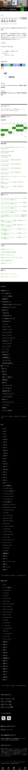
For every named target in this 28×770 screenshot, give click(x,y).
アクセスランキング (7, 393)
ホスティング (5, 335)
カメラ (4, 593)
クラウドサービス (7, 510)
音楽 (4, 647)
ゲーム (4, 595)
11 (2, 130)
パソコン (5, 625)
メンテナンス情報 (6, 296)
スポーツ (5, 601)
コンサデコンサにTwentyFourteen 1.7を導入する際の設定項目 (14, 85)
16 (21, 130)
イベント (4, 349)
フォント (5, 537)
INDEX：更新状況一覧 (6, 260)
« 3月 (2, 137)
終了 (4, 558)
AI (3, 428)
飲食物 (4, 641)
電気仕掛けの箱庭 (6, 363)
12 (6, 130)
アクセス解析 (6, 485)
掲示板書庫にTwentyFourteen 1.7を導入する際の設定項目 (14, 92)
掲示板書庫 (12, 77)
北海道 (4, 677)
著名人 (4, 666)
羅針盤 (4, 407)
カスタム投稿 (6, 501)
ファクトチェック (7, 534)
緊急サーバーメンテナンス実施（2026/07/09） (12, 182)
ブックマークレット (8, 539)
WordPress (5, 321)
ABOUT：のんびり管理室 (7, 707)
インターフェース (7, 496)
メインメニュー (26, 9)
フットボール (6, 628)
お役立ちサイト (6, 340)
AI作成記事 (5, 357)
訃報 (4, 671)
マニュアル (5, 405)
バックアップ (6, 531)
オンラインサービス (7, 338)
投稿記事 (7, 109)
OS (4, 458)
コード (4, 512)
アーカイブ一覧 (6, 396)
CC (4, 434)
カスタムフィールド (8, 504)
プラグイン (5, 326)
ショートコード (7, 515)
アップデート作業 (7, 491)
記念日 (4, 652)
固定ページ (3, 366)
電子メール (6, 567)
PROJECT (4, 310)
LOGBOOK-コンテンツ (7, 307)
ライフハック (6, 639)
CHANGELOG (5, 301)
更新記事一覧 (5, 391)
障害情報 (4, 299)
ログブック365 (6, 388)
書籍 (4, 660)
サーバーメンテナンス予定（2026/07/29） (11, 172)
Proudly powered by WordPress (17, 762)
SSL (4, 474)
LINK (3, 368)
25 (2, 134)
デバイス (5, 523)
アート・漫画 (6, 587)
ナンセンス (6, 622)
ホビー (4, 631)
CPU (4, 442)
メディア (5, 636)
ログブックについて (7, 402)
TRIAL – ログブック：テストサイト (9, 276)
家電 (4, 650)
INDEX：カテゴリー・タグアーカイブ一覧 (11, 257)
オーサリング (5, 332)
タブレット (6, 614)
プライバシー (6, 542)
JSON (4, 455)
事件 (4, 556)
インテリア (6, 590)
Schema (5, 469)
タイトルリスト (6, 385)
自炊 (4, 655)
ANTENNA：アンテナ (6, 263)
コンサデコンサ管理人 (12, 23)
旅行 (4, 679)
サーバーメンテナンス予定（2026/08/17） (11, 164)
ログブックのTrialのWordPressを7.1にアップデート (13, 147)
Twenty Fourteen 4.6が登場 (7, 151)
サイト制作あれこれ (15, 109)
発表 (4, 569)
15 (17, 130)
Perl (4, 461)
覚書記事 (4, 379)
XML (4, 480)
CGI (4, 436)
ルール (4, 550)
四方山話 (4, 354)
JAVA (4, 453)
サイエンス (6, 598)
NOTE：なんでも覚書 (6, 701)
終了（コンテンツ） (8, 561)
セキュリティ (6, 518)
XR (4, 482)
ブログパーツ (6, 545)
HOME (2, 109)
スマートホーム (7, 612)
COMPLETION (5, 315)
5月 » (25, 137)
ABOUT (3, 399)
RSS (4, 466)
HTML (4, 450)
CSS (5, 73)
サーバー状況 (5, 293)
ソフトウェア (5, 343)
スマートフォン (7, 609)
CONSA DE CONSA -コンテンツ (10, 304)
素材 (4, 564)
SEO (4, 472)
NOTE (3, 371)
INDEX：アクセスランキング (8, 255)
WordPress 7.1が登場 (6, 155)
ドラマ (4, 620)
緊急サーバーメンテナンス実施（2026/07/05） (12, 186)
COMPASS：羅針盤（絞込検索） (9, 252)
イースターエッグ (7, 493)
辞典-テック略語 (6, 377)
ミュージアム (6, 633)
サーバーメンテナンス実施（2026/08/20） (11, 159)
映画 (4, 644)
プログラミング (6, 329)
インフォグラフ (7, 499)
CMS (4, 439)
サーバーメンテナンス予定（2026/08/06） (11, 168)
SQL (4, 477)
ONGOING (5, 313)
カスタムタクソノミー (8, 507)
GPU (4, 447)
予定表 (4, 374)
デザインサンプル (7, 520)
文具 (4, 674)
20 (10, 132)
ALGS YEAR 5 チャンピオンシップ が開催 (11, 229)
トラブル (5, 529)
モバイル (5, 548)
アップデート (6, 488)
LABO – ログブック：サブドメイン (9, 274)
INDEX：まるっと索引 (6, 704)
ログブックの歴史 (6, 410)
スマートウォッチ (7, 603)
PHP (4, 464)
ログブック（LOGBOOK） (9, 9)
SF (3, 584)
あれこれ (4, 352)
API (4, 431)
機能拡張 (5, 553)
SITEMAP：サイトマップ (7, 249)
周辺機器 (5, 658)
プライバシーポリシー (5, 762)
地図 (4, 663)
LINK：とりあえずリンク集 (7, 698)
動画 (4, 669)
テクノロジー (6, 617)
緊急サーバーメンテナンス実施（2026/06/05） (12, 220)
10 (25, 128)
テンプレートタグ (7, 526)
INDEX (3, 382)
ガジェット (5, 346)
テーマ (2, 15)
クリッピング (5, 360)
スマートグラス (7, 606)
